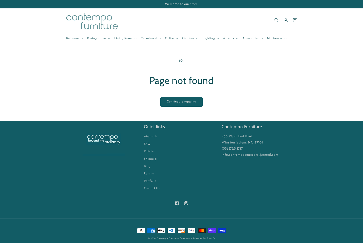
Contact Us (152, 188)
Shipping (150, 159)
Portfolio (150, 181)
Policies (149, 151)
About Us (150, 136)
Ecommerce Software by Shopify (197, 238)
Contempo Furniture (168, 238)
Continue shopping (181, 101)
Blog (147, 166)
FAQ (147, 144)
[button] (73, 38)
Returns (149, 173)
